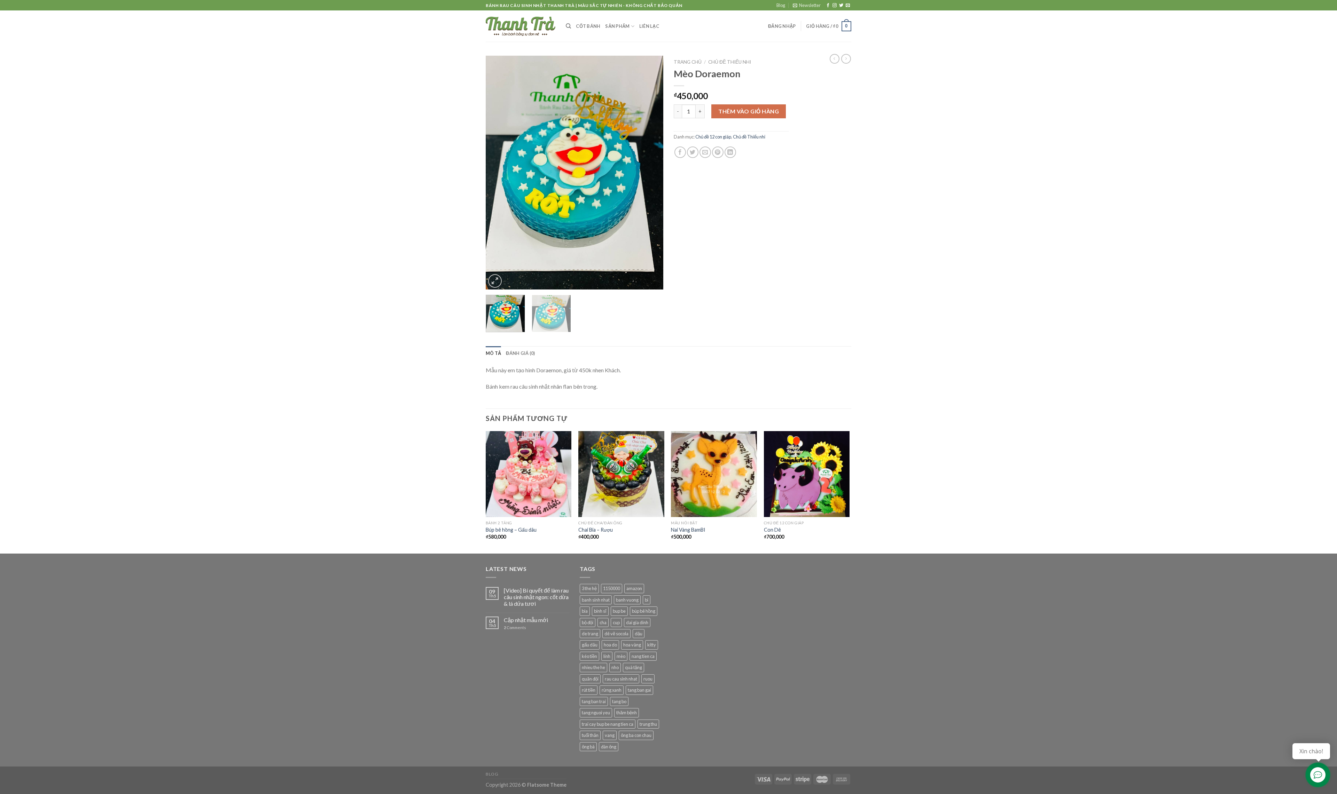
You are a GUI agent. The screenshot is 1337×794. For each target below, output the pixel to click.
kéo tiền (589, 656)
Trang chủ (688, 62)
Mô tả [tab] (493, 353)
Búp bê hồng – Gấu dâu (511, 530)
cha (603, 622)
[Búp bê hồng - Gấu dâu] (529, 474)
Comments (515, 627)
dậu (638, 633)
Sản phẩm (617, 26)
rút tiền (588, 690)
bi (646, 600)
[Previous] (498, 172)
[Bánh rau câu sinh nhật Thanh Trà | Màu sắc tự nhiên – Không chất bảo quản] (520, 26)
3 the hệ (589, 588)
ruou (647, 679)
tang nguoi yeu (596, 712)
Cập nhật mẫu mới (526, 620)
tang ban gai (639, 690)
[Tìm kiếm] (568, 26)
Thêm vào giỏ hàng (748, 111)
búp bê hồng (643, 611)
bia (585, 611)
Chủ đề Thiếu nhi (729, 62)
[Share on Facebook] (680, 152)
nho (615, 667)
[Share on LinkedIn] (730, 152)
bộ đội (587, 622)
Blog (780, 5)
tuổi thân (590, 735)
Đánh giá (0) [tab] (520, 353)
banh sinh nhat (596, 600)
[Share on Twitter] (692, 152)
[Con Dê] (807, 474)
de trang (590, 633)
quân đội (590, 679)
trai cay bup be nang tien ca (607, 724)
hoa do (610, 645)
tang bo (619, 701)
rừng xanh (611, 690)
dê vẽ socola (616, 633)
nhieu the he (593, 667)
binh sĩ (600, 611)
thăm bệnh (626, 712)
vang (610, 735)
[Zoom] (495, 281)
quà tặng (633, 667)
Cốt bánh (588, 26)
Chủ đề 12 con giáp (713, 137)
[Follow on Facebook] (828, 5)
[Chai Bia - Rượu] (621, 474)
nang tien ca (643, 656)
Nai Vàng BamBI (688, 530)
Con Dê (772, 530)
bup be (619, 611)
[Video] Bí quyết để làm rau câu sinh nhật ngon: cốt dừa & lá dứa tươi (536, 597)
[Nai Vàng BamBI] (714, 474)
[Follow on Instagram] (834, 5)
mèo (621, 656)
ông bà (588, 746)
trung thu (648, 724)
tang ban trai (594, 701)
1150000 (611, 588)
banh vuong (627, 600)
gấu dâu (589, 645)
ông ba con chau (636, 735)
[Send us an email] (848, 5)
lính (606, 656)
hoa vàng (632, 645)
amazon (634, 588)
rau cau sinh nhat (621, 679)
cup (616, 622)
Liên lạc (649, 26)
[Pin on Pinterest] (718, 152)
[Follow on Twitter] (841, 5)
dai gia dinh (637, 622)
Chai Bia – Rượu (595, 530)
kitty (651, 645)
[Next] (651, 172)
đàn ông (608, 746)
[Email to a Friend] (705, 152)
